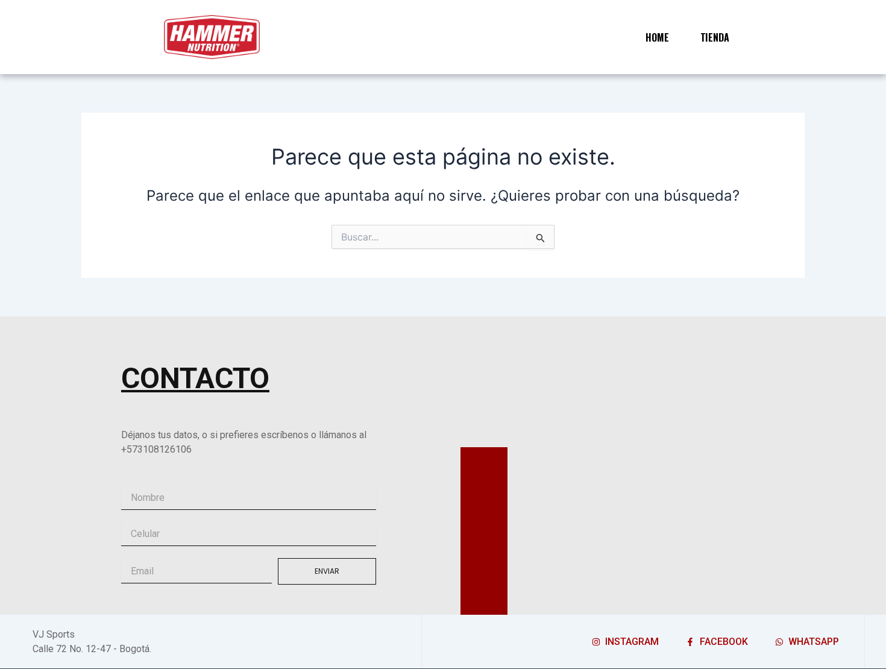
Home (657, 37)
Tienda (714, 37)
